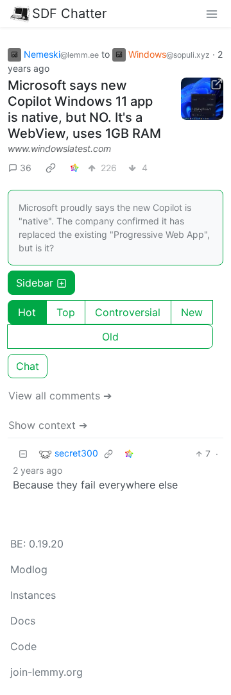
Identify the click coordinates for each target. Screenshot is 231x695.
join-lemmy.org (46, 672)
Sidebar (34, 282)
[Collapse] (23, 454)
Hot (27, 312)
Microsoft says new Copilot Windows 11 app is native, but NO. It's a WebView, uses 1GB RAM (84, 109)
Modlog (28, 569)
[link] (50, 167)
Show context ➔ (47, 425)
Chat (27, 366)
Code (23, 646)
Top (65, 312)
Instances (33, 595)
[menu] (212, 13)
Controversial (127, 312)
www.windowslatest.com (59, 148)
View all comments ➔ (60, 395)
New (192, 312)
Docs (22, 620)
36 (25, 167)
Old (110, 336)
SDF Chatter (69, 13)
